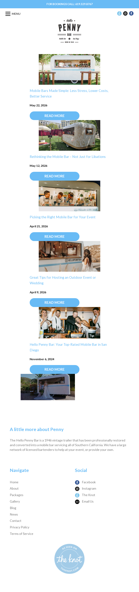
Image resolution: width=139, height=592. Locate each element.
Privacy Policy (19, 527)
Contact (15, 521)
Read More (55, 116)
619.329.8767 (84, 4)
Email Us (87, 501)
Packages (16, 495)
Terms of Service (21, 534)
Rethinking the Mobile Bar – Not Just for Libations (68, 157)
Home (14, 482)
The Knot (88, 495)
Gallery (15, 501)
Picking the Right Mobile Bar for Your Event (63, 217)
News (14, 514)
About (14, 488)
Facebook (88, 482)
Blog (13, 508)
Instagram (88, 488)
